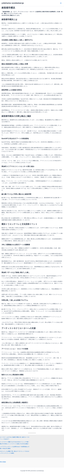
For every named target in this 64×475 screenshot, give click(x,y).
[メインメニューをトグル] (60, 3)
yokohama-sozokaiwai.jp (13, 3)
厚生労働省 (3, 462)
